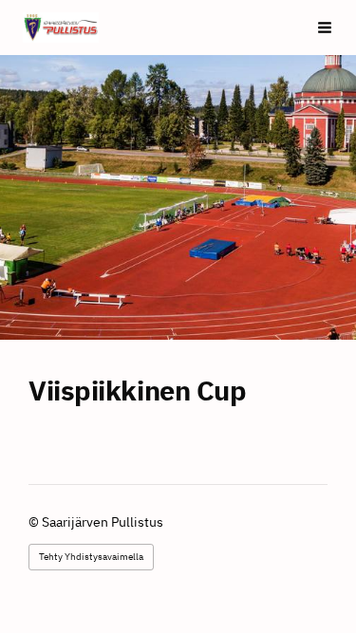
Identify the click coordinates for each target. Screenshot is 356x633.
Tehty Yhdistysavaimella (91, 556)
